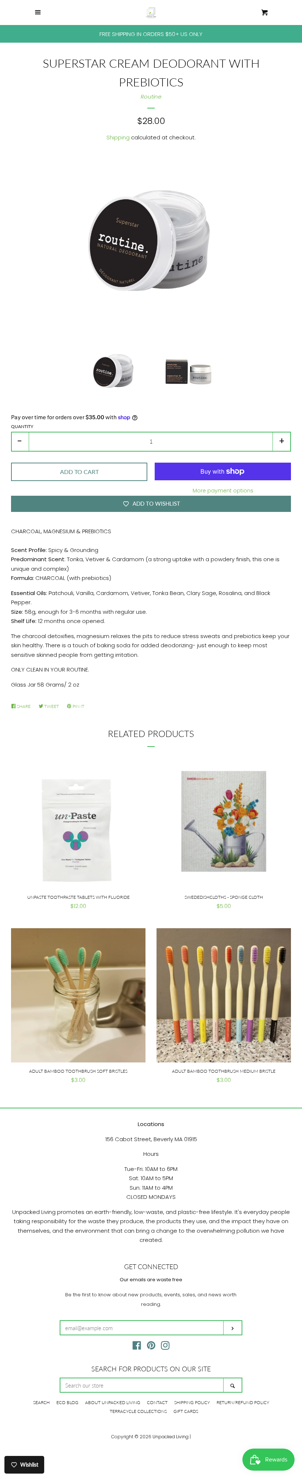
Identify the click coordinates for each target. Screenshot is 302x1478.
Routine (151, 96)
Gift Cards (185, 1411)
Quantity (22, 426)
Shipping (118, 137)
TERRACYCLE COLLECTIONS (138, 1411)
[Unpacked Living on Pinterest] (151, 1347)
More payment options (223, 490)
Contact (157, 1402)
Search (41, 1402)
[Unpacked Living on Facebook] (136, 1347)
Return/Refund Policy (243, 1402)
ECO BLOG (67, 1402)
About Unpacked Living (112, 1402)
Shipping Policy (192, 1402)
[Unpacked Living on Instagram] (165, 1347)
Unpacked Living (170, 1437)
